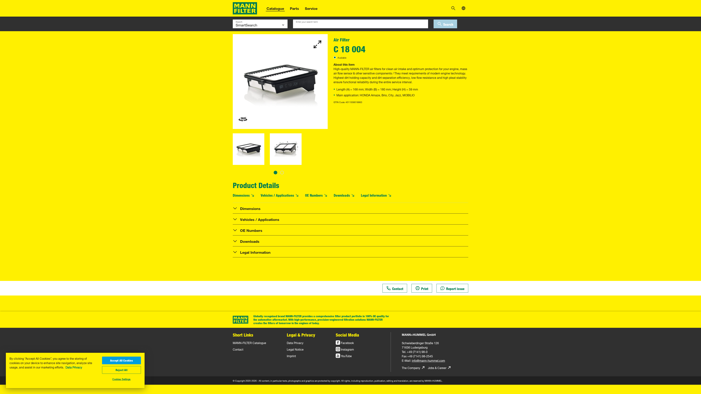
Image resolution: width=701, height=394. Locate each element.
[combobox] (360, 24)
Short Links (243, 334)
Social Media (347, 334)
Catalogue (275, 7)
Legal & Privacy (301, 334)
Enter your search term (307, 21)
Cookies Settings (121, 379)
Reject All (121, 370)
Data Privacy (74, 367)
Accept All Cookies (121, 360)
